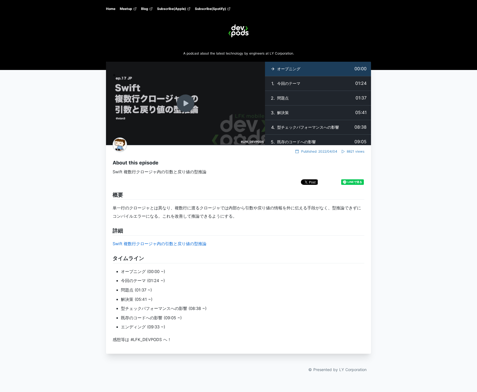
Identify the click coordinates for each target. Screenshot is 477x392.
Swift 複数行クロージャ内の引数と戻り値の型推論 (159, 243)
